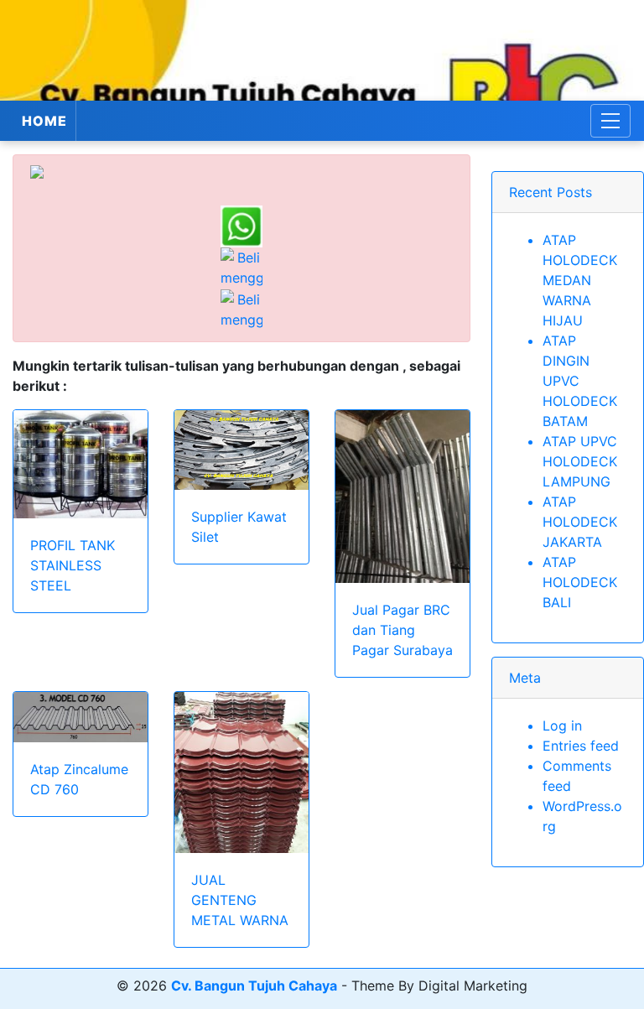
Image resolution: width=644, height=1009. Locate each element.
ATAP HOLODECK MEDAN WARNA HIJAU (580, 280)
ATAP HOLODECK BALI (580, 582)
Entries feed (581, 745)
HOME (44, 120)
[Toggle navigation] (610, 121)
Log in (562, 725)
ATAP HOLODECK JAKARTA (580, 521)
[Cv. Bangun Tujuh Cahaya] (322, 50)
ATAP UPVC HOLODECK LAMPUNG (580, 461)
